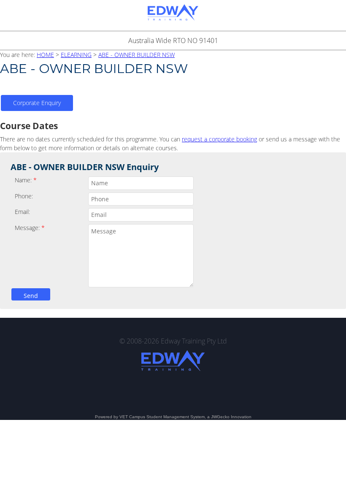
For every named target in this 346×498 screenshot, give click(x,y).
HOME (45, 55)
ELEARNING (76, 55)
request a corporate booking (219, 139)
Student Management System (175, 416)
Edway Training (173, 15)
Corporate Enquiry (37, 103)
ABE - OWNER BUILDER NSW (136, 55)
